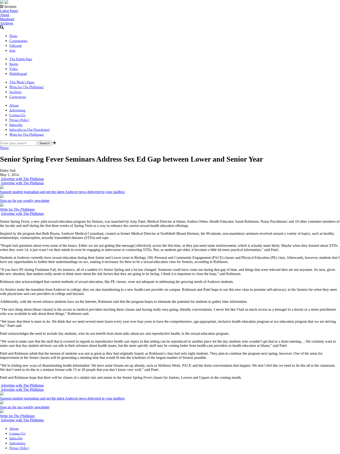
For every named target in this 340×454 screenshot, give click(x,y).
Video (13, 68)
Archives (6, 23)
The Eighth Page (20, 58)
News (13, 35)
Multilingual (18, 73)
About (4, 15)
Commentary (18, 40)
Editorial (15, 45)
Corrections (17, 96)
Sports (13, 63)
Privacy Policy (19, 119)
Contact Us (17, 115)
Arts (12, 50)
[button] (170, 7)
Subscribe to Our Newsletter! (29, 129)
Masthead (7, 19)
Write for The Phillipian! (26, 87)
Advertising (17, 110)
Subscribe (16, 124)
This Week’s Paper (21, 82)
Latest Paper (9, 11)
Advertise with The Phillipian (22, 179)
